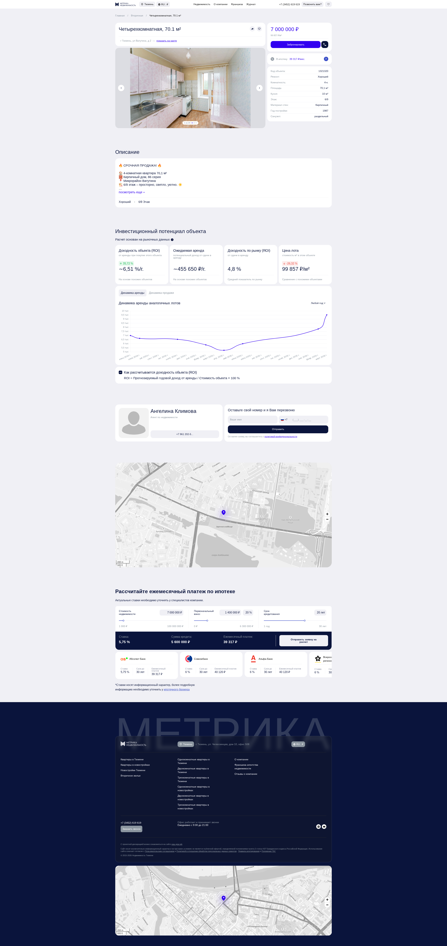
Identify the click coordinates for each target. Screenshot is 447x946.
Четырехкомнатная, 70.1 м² (165, 15)
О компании (221, 4)
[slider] (151, 621)
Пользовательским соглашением (159, 851)
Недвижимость (201, 4)
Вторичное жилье (131, 775)
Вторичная (137, 15)
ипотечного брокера (177, 689)
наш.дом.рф (176, 844)
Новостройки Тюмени (133, 770)
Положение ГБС (269, 851)
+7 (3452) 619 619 (289, 4)
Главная (120, 15)
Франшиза (237, 4)
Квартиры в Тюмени (132, 759)
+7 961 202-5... (184, 434)
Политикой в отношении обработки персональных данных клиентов (207, 851)
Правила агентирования (248, 851)
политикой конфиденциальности (281, 436)
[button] (224, 512)
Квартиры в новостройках (135, 764)
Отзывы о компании (246, 773)
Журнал (250, 4)
